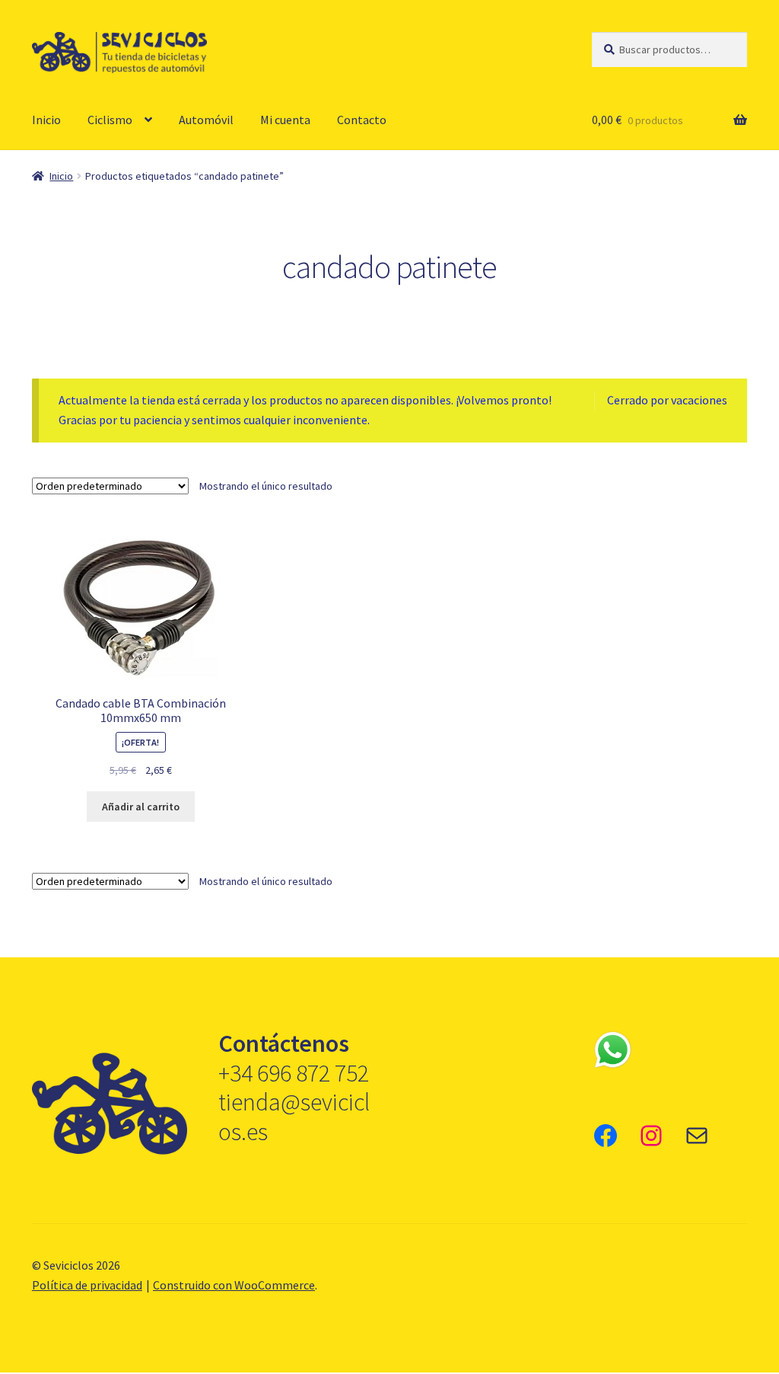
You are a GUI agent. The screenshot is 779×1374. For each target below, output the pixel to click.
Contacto (361, 119)
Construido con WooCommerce (234, 1285)
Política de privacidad (87, 1285)
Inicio (46, 119)
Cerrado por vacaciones (667, 399)
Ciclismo (109, 119)
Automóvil (206, 119)
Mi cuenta (285, 119)
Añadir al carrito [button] (141, 806)
